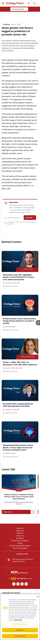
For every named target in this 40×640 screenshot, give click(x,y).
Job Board (20, 538)
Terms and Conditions (20, 541)
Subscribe (28, 217)
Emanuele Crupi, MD (12, 283)
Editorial (20, 533)
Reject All (20, 630)
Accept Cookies (20, 636)
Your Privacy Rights (20, 548)
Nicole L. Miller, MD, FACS (14, 368)
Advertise (20, 531)
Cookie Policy (18, 620)
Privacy (20, 543)
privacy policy (10, 224)
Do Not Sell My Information (20, 546)
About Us (20, 528)
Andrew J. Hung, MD (12, 409)
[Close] (37, 596)
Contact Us (20, 536)
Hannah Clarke (10, 327)
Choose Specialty (18, 9)
